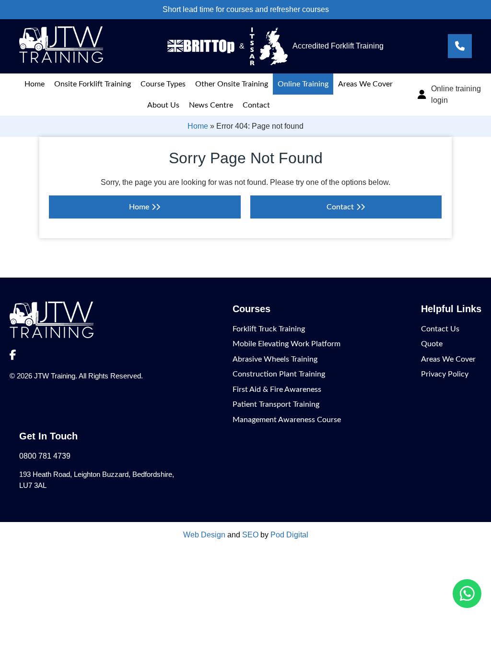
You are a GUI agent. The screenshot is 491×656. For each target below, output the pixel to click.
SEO (250, 535)
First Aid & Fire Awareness (277, 389)
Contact (256, 105)
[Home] (61, 60)
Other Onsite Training (231, 84)
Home (34, 84)
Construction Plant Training (279, 374)
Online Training (303, 84)
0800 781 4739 (44, 456)
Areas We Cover (365, 84)
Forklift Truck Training (269, 329)
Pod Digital (289, 535)
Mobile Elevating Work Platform (286, 344)
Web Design (204, 535)
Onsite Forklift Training (92, 84)
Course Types (163, 84)
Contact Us (440, 329)
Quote (432, 344)
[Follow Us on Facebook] (13, 355)
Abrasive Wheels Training (275, 359)
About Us (163, 105)
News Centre (211, 105)
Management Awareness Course (287, 420)
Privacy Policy (444, 374)
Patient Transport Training (276, 404)
